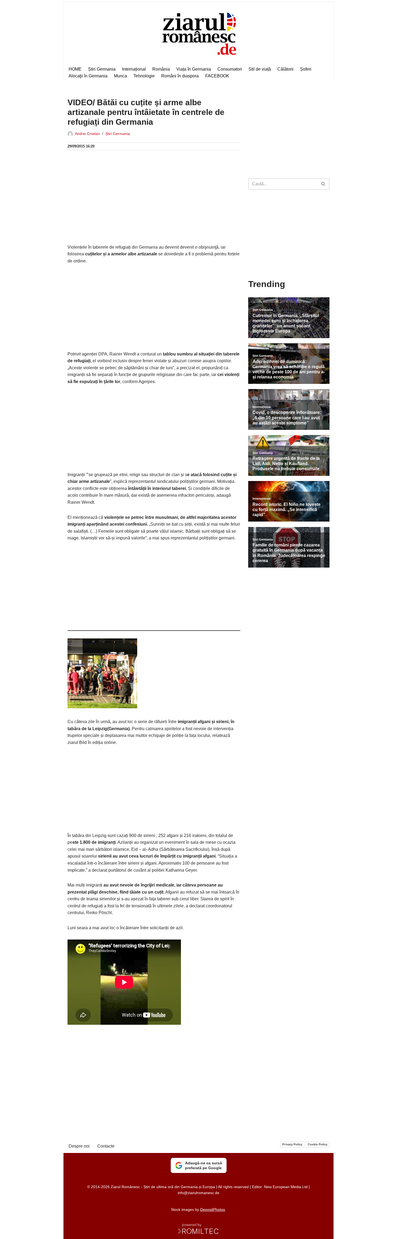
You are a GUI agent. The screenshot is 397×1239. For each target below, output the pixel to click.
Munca (120, 76)
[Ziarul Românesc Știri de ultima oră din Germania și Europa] (198, 33)
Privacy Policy (292, 1144)
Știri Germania (102, 69)
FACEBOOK (217, 76)
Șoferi (305, 69)
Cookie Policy (317, 1144)
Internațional (134, 69)
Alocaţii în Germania (88, 76)
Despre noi (79, 1146)
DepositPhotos (212, 1209)
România (161, 69)
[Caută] (323, 184)
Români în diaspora (180, 76)
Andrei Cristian (87, 133)
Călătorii (285, 69)
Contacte (106, 1146)
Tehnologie (144, 76)
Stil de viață (259, 69)
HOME (75, 69)
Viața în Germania (193, 69)
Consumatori (229, 69)
